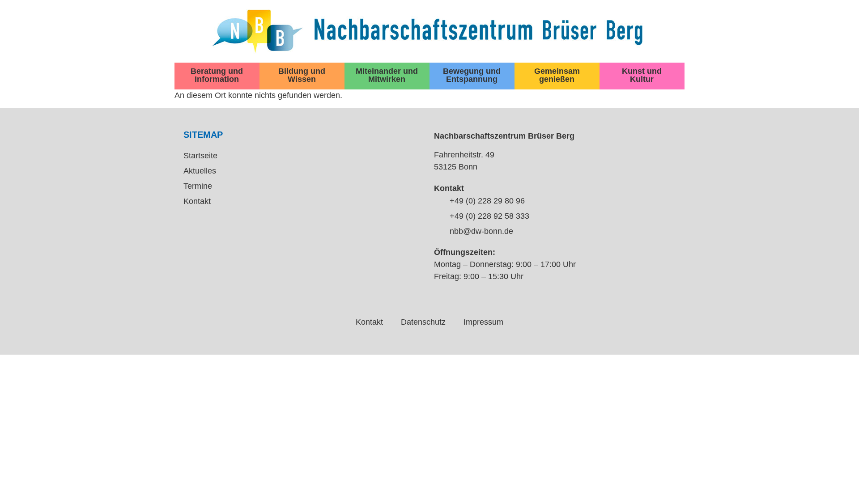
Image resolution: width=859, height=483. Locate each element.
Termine (197, 186)
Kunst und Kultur (642, 75)
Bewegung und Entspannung (472, 75)
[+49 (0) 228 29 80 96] (438, 201)
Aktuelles (199, 170)
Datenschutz (423, 322)
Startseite (200, 155)
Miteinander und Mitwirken (387, 75)
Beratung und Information (217, 75)
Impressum (483, 322)
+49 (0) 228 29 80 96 (487, 200)
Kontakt (197, 201)
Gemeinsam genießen (557, 75)
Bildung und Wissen (301, 75)
